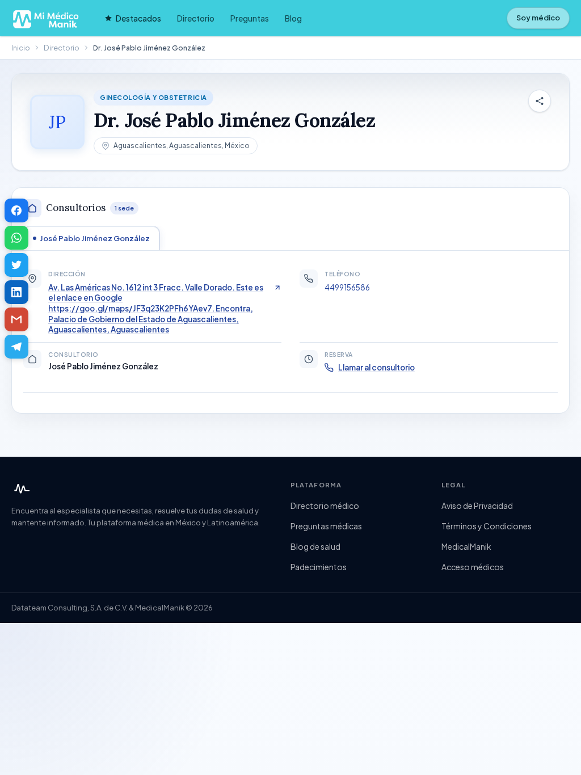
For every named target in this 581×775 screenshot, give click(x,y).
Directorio (195, 18)
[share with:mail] (16, 319)
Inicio (20, 47)
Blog (293, 18)
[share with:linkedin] (16, 292)
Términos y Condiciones (486, 526)
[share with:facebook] (16, 210)
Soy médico (538, 17)
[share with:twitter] (16, 265)
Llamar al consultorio (376, 367)
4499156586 (347, 287)
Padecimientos (318, 567)
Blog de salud (315, 546)
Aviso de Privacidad (477, 505)
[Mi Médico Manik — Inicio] (20, 489)
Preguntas (249, 18)
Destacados (138, 18)
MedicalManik (466, 546)
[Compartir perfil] (539, 101)
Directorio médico (324, 505)
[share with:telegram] (16, 347)
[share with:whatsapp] (16, 238)
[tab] (91, 238)
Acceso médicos (472, 567)
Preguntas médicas (326, 526)
